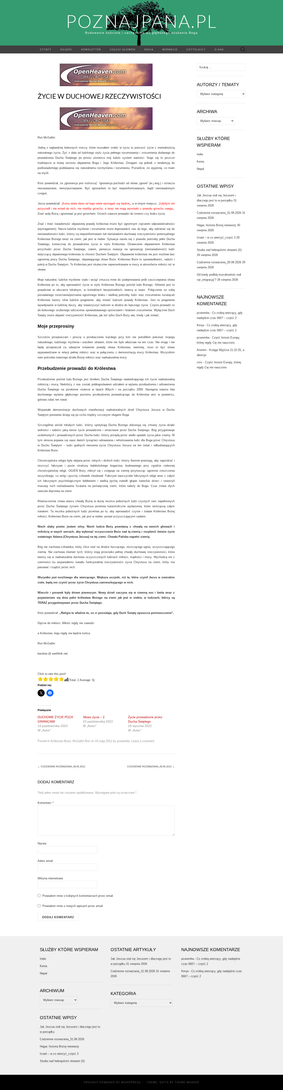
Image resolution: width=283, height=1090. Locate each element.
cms (199, 362)
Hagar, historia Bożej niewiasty (216, 225)
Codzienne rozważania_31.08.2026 (219, 212)
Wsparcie (170, 49)
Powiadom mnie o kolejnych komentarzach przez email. (78, 895)
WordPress (131, 1082)
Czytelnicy (196, 49)
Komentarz (46, 802)
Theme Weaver (187, 1082)
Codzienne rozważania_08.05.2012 (61, 766)
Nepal (200, 168)
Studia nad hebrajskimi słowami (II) (219, 250)
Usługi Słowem (123, 49)
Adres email (45, 861)
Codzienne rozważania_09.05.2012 (151, 766)
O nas (219, 49)
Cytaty (46, 49)
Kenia (148, 49)
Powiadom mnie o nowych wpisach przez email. (73, 906)
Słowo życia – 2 (94, 717)
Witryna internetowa (50, 878)
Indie (200, 154)
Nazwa (42, 843)
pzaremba (123, 741)
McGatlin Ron (81, 741)
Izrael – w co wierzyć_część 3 (216, 237)
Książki (66, 49)
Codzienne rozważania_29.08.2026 (219, 262)
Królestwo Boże (61, 741)
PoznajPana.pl (141, 21)
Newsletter (91, 49)
